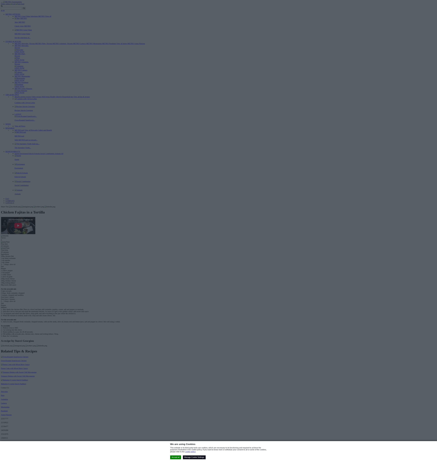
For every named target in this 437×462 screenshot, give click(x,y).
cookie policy (190, 452)
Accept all (176, 457)
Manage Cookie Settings (194, 457)
